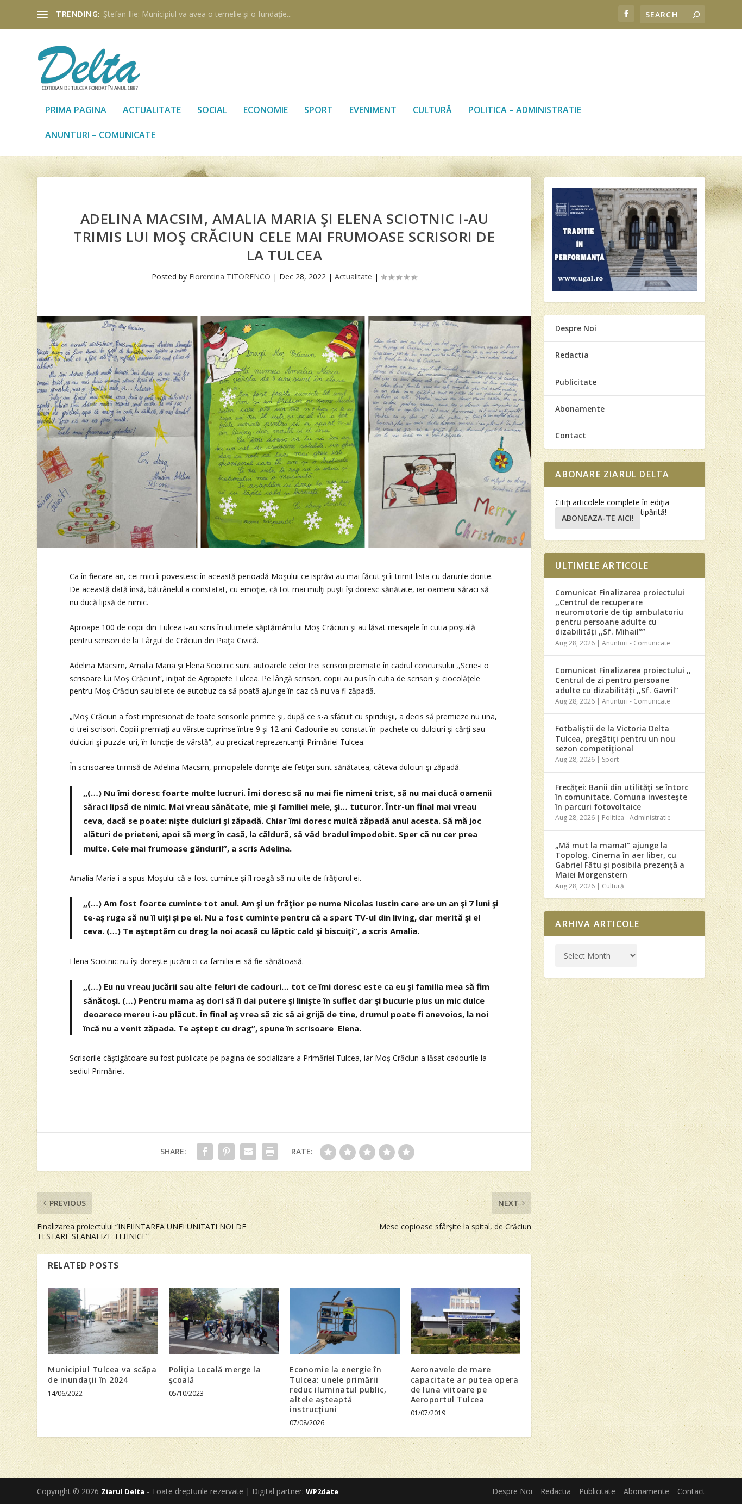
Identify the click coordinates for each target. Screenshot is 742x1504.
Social (212, 110)
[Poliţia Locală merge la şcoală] (224, 1321)
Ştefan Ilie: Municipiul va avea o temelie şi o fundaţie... (197, 14)
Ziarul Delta (122, 1491)
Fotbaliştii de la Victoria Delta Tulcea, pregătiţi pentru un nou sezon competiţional (615, 738)
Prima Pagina (75, 110)
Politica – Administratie (524, 110)
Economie (265, 110)
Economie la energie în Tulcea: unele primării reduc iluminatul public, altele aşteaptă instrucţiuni (338, 1389)
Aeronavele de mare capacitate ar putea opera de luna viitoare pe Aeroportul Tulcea (465, 1384)
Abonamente (580, 408)
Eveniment (373, 110)
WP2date (322, 1491)
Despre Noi (575, 328)
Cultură (432, 110)
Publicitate (575, 382)
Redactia (572, 355)
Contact (570, 435)
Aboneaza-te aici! (598, 518)
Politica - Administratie (636, 817)
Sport (318, 110)
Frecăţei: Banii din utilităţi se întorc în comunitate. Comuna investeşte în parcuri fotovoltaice (621, 797)
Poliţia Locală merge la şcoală (215, 1374)
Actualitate (152, 110)
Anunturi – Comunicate (100, 135)
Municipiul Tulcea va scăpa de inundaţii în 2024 (102, 1374)
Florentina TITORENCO (230, 276)
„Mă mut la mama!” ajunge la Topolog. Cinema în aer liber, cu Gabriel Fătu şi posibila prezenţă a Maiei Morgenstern (619, 860)
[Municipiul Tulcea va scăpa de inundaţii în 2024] (103, 1321)
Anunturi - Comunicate (636, 643)
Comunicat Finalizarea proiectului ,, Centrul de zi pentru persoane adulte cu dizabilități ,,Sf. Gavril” (623, 680)
